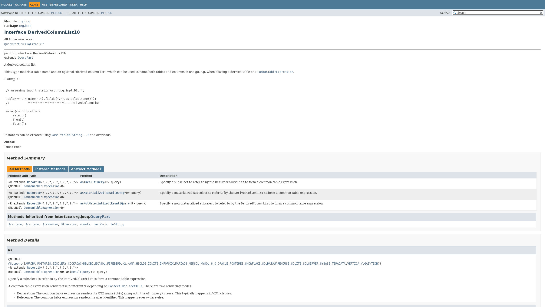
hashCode (100, 224)
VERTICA (353, 263)
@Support (15, 263)
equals (85, 224)
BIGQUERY (59, 263)
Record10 (34, 182)
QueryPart (12, 44)
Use (44, 4)
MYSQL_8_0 (208, 263)
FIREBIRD (114, 263)
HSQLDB (141, 263)
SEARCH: (445, 12)
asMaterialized (92, 192)
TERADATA (339, 263)
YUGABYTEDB (369, 263)
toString (117, 224)
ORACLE (223, 263)
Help (83, 4)
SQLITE (296, 263)
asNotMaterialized (94, 203)
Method (56, 13)
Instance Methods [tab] (50, 169)
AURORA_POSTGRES (38, 263)
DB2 (90, 263)
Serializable (31, 44)
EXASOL (100, 263)
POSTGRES (236, 263)
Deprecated (58, 4)
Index (73, 4)
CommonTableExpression (41, 186)
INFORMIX (167, 263)
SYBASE (325, 263)
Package (21, 4)
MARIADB (181, 263)
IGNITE (153, 263)
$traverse (50, 224)
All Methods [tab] (19, 169)
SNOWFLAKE (252, 263)
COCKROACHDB (77, 263)
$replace (15, 224)
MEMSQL (194, 263)
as (82, 182)
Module (6, 4)
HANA (131, 263)
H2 (124, 263)
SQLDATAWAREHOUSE (275, 263)
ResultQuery (94, 182)
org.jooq (24, 21)
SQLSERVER (310, 263)
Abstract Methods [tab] (86, 169)
